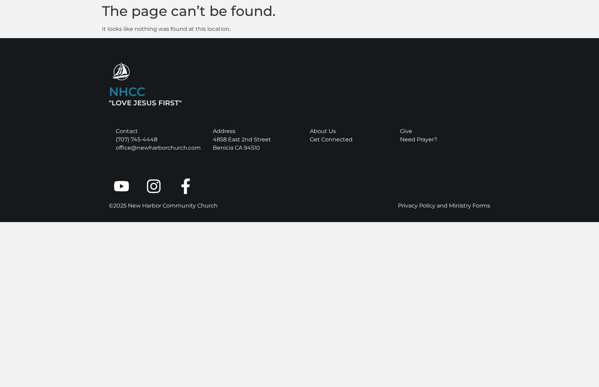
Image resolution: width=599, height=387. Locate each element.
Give (406, 131)
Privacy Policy (416, 205)
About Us (323, 131)
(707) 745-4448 (136, 139)
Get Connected (331, 139)
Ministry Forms (469, 205)
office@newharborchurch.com (158, 147)
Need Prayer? (418, 139)
